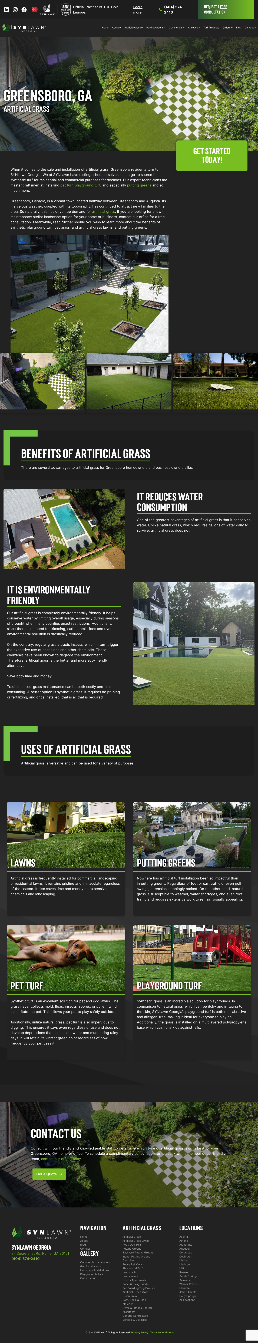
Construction (88, 1278)
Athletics (128, 1304)
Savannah (185, 1280)
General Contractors (135, 1315)
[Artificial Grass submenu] (142, 27)
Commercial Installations (95, 1262)
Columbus (185, 1252)
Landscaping (130, 1272)
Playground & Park (91, 1274)
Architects (129, 1312)
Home (84, 1236)
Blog (83, 1244)
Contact (85, 1248)
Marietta (184, 1288)
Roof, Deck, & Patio (134, 1300)
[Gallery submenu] (232, 27)
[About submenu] (120, 27)
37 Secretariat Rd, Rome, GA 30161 (40, 1253)
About (84, 1240)
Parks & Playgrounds (135, 1284)
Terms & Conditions (162, 1332)
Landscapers (130, 1276)
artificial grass (103, 211)
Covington (185, 1256)
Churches (129, 1260)
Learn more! (138, 9)
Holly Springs (187, 1296)
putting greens (139, 185)
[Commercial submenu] (183, 27)
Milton (183, 1268)
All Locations (187, 1300)
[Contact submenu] (255, 27)
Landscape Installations (94, 1270)
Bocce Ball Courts (134, 1264)
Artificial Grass (132, 1236)
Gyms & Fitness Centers (138, 1307)
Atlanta (183, 1236)
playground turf (87, 185)
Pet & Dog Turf (132, 1244)
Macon (183, 1260)
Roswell (184, 1272)
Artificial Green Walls (135, 1292)
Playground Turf (133, 1268)
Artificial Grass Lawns (136, 1240)
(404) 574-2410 (25, 1259)
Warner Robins (188, 1284)
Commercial (130, 1296)
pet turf (66, 185)
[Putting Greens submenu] (164, 27)
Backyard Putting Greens (138, 1252)
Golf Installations (90, 1266)
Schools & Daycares (135, 1319)
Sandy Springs (188, 1276)
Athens (183, 1240)
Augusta (184, 1248)
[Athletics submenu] (199, 27)
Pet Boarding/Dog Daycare (139, 1288)
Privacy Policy (139, 1332)
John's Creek (187, 1292)
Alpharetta (185, 1244)
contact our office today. (61, 1159)
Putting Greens (132, 1248)
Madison (184, 1264)
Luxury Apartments (134, 1280)
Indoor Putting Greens (136, 1256)
